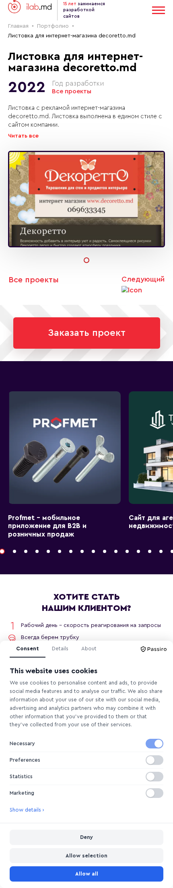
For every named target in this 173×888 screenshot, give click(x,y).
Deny (86, 837)
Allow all (86, 873)
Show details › (27, 809)
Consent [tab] (27, 648)
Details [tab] (60, 648)
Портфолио (53, 26)
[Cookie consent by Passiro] (154, 649)
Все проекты (71, 91)
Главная (18, 26)
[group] (86, 199)
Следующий (143, 279)
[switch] (154, 743)
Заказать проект (87, 333)
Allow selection (86, 855)
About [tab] (89, 648)
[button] (86, 260)
